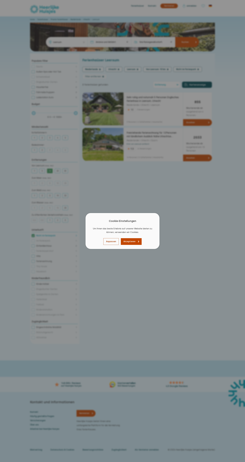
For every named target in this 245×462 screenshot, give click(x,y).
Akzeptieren (129, 241)
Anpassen (111, 241)
